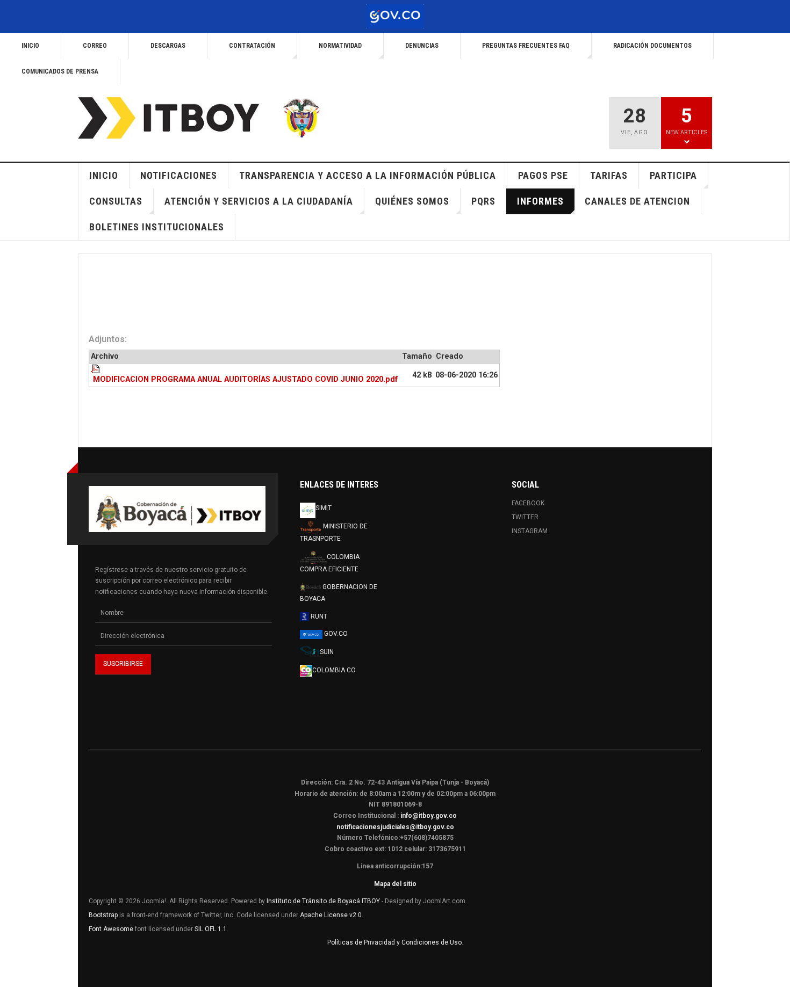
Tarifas (609, 175)
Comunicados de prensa (59, 71)
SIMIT (323, 508)
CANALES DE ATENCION (637, 201)
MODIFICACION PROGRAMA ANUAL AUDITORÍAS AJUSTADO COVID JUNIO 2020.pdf (245, 379)
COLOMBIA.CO (334, 670)
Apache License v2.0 (331, 915)
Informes (540, 201)
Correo (95, 45)
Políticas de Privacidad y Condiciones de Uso (394, 942)
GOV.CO (335, 633)
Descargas (167, 45)
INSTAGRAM (530, 531)
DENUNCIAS (422, 45)
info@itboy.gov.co (428, 815)
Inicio (30, 45)
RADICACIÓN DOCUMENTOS (652, 45)
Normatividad (340, 45)
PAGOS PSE (543, 175)
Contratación (252, 45)
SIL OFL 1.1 (211, 929)
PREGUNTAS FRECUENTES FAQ (526, 45)
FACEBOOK (528, 503)
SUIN (327, 651)
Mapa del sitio (395, 884)
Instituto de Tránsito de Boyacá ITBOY (323, 901)
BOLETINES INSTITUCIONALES (156, 227)
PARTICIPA (673, 175)
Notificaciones (178, 175)
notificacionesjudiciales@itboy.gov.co (395, 827)
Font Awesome (111, 929)
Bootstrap (103, 915)
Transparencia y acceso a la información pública (367, 175)
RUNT (318, 616)
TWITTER (525, 517)
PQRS (483, 201)
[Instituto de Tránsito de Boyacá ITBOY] (210, 118)
